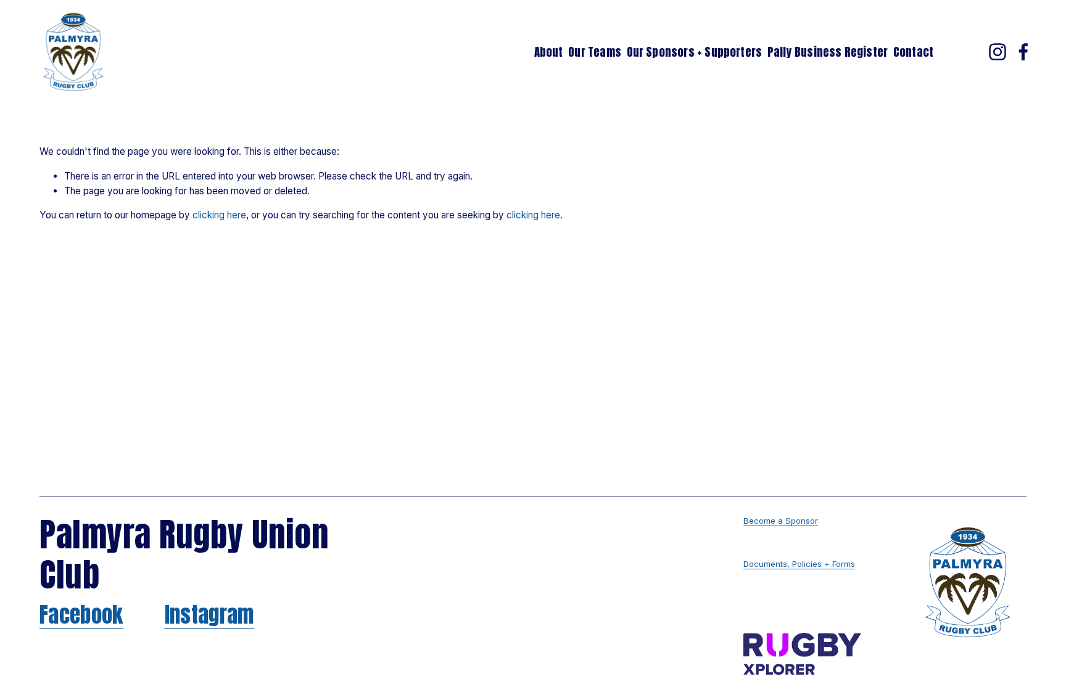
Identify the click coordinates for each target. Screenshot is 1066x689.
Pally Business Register (827, 51)
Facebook (81, 615)
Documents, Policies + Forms (799, 564)
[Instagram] (997, 51)
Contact (913, 51)
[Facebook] (1023, 51)
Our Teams (594, 51)
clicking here (219, 215)
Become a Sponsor (780, 521)
